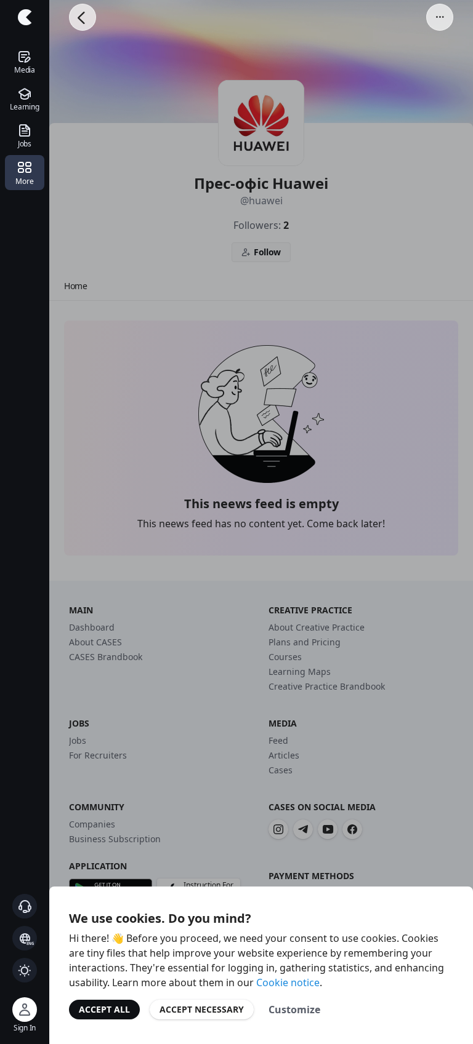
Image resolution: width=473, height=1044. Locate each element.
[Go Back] (82, 17)
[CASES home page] (24, 17)
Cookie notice (288, 982)
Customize (294, 1009)
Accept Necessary (202, 1009)
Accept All (104, 1009)
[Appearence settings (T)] (24, 970)
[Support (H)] (24, 906)
